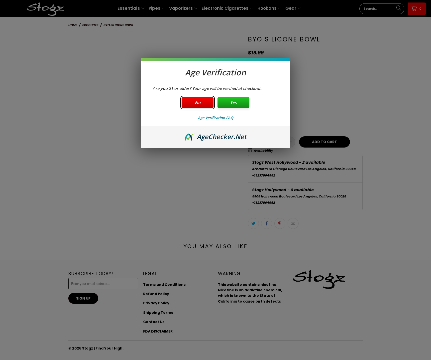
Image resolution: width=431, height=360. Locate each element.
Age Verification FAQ (215, 117)
